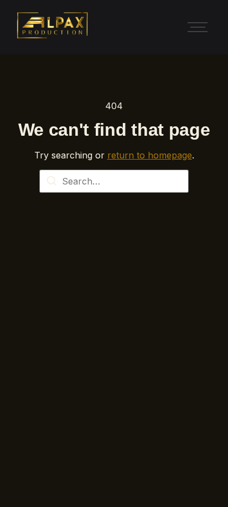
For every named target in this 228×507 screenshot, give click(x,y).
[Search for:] (114, 181)
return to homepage (149, 155)
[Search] (51, 182)
